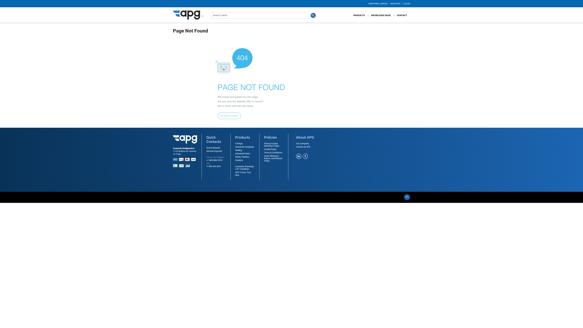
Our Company (302, 143)
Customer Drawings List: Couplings (244, 167)
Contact (402, 15)
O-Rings (239, 143)
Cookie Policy (270, 149)
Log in (406, 4)
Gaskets (239, 160)
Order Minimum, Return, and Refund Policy (273, 158)
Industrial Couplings (244, 147)
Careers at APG (303, 147)
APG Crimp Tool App (243, 173)
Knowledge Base (381, 15)
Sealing (238, 150)
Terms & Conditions (273, 152)
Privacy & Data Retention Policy (271, 144)
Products (359, 15)
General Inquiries (214, 151)
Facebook (305, 156)
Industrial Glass (242, 153)
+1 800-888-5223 (214, 160)
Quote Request (213, 148)
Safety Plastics (242, 157)
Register (395, 4)
